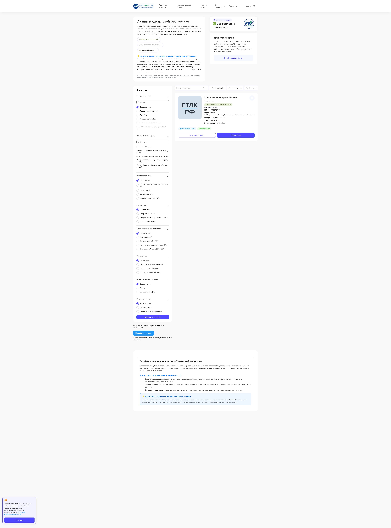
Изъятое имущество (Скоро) (184, 6)
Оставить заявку (196, 135)
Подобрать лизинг (143, 333)
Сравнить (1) (219, 88)
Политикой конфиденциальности (14, 513)
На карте (252, 88)
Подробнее (236, 135)
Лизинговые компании (163, 6)
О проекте (218, 6)
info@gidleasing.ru (173, 77)
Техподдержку (142, 77)
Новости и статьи (203, 6)
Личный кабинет (235, 58)
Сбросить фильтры (152, 317)
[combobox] (235, 88)
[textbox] (233, 88)
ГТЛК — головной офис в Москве (220, 97)
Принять (19, 520)
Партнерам (233, 6)
